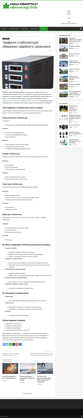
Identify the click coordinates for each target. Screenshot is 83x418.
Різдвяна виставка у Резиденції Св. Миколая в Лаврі (27, 378)
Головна (4, 36)
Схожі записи (6, 359)
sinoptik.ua (74, 23)
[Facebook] (81, 416)
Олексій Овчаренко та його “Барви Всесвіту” (9, 377)
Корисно (10, 36)
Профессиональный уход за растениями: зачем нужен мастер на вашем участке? (41, 353)
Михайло (71, 43)
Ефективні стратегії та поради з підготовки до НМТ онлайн (11, 353)
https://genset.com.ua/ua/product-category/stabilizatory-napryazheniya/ (21, 100)
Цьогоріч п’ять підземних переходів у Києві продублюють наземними (44, 379)
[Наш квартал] (20, 2)
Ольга (70, 112)
